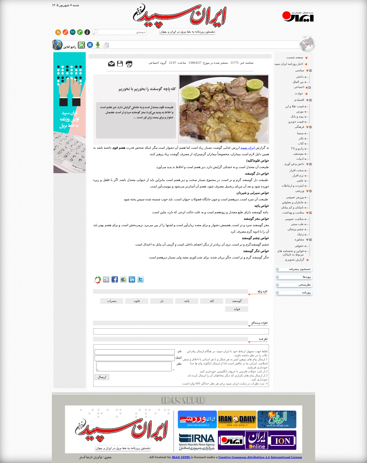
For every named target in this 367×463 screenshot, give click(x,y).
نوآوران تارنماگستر (90, 457)
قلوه (137, 300)
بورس (300, 111)
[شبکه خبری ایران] (257, 449)
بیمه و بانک (297, 116)
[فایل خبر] (120, 66)
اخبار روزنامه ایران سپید (288, 63)
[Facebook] (114, 282)
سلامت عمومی (294, 218)
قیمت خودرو (296, 121)
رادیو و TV (297, 148)
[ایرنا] (196, 449)
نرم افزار (298, 175)
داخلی (300, 76)
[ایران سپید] (69, 113)
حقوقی (299, 245)
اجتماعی (299, 86)
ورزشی (299, 190)
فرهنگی (299, 126)
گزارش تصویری (294, 259)
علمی (300, 180)
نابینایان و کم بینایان (292, 207)
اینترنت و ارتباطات (293, 185)
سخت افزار (297, 170)
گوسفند (237, 300)
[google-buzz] (123, 282)
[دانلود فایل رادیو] (98, 45)
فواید (237, 309)
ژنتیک (300, 234)
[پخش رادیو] (81, 45)
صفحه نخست (294, 57)
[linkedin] (132, 282)
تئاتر (301, 138)
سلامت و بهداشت (293, 212)
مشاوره (299, 239)
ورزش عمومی (295, 197)
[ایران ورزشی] (197, 427)
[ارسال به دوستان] (111, 64)
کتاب (301, 143)
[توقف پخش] (90, 45)
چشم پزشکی (295, 229)
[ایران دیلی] (237, 427)
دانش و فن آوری (294, 163)
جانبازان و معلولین (293, 202)
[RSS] (58, 32)
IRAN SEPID (181, 457)
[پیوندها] (65, 32)
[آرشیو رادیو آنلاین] (105, 45)
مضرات (112, 300)
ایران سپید (247, 147)
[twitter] (140, 282)
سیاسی (299, 70)
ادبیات (300, 158)
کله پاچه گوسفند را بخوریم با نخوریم (147, 89)
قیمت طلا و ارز (294, 106)
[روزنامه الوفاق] (276, 427)
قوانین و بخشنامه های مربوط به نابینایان (290, 252)
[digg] (106, 282)
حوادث (299, 93)
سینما (300, 133)
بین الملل (298, 81)
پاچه (186, 300)
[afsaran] (97, 282)
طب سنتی (297, 224)
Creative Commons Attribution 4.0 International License (260, 457)
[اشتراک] (72, 32)
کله (212, 300)
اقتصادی (299, 99)
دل (162, 300)
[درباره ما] (87, 32)
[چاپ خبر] (129, 66)
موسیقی (298, 153)
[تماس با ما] (80, 32)
